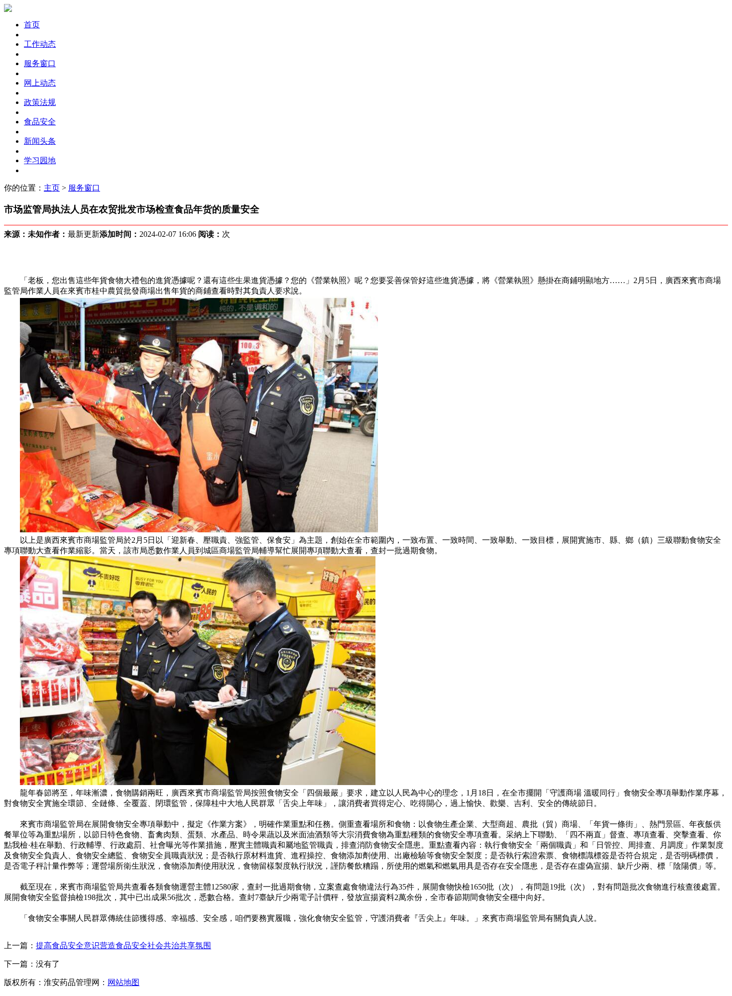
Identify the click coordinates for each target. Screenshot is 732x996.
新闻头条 (40, 141)
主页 (52, 188)
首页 (32, 24)
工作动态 (40, 44)
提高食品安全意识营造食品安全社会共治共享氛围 (123, 945)
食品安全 (40, 121)
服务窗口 (40, 63)
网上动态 (40, 83)
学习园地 (40, 160)
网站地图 (123, 982)
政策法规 (40, 102)
